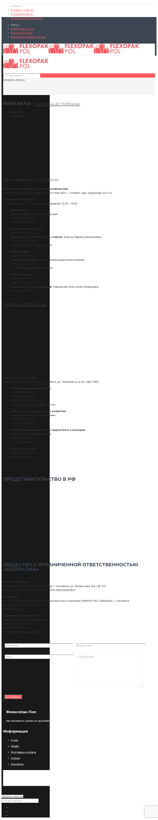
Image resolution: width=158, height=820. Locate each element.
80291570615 (107, 760)
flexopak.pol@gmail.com (27, 18)
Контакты (17, 115)
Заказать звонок (14, 79)
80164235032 (107, 733)
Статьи (15, 758)
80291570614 (107, 737)
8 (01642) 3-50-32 (22, 10)
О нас (14, 740)
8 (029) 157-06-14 (22, 14)
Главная (16, 111)
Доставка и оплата (23, 752)
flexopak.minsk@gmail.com (28, 37)
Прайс (15, 746)
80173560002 (107, 756)
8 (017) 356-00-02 (22, 28)
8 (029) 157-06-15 (22, 32)
